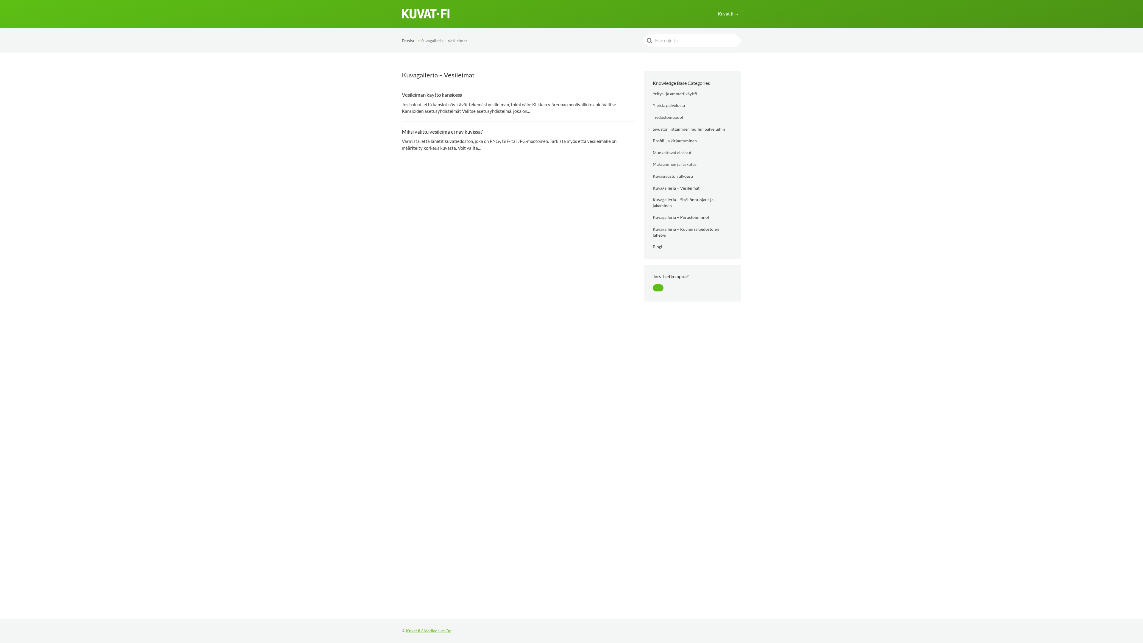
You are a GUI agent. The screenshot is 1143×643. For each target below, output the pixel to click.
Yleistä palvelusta (669, 105)
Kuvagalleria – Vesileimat (676, 188)
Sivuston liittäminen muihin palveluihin (689, 129)
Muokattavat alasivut (672, 152)
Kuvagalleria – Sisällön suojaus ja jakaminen (683, 202)
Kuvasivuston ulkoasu (673, 176)
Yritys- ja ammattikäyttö (675, 93)
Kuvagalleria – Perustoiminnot (681, 217)
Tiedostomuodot (668, 117)
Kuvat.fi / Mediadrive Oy (428, 630)
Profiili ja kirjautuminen (675, 140)
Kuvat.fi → (728, 13)
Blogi (657, 246)
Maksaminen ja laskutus (675, 164)
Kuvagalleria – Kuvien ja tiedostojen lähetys (686, 232)
